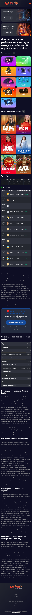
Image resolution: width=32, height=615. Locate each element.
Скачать (16, 605)
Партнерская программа (16, 601)
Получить (6, 18)
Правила (16, 594)
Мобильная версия (16, 598)
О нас (16, 592)
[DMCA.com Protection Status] (16, 613)
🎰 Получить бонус (16, 322)
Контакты (16, 596)
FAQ (16, 603)
